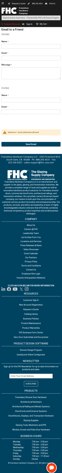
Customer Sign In (31, 300)
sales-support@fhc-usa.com (39, 162)
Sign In (29, 24)
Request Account (12, 24)
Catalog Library (31, 314)
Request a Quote (19, 4)
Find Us (52, 4)
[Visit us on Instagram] (27, 289)
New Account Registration (31, 305)
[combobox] (31, 17)
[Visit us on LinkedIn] (3, 289)
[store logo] (10, 10)
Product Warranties (31, 328)
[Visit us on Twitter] (21, 289)
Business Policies (31, 319)
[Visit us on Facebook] (9, 289)
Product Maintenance (31, 323)
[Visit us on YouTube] (15, 289)
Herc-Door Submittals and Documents (31, 337)
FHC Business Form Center (31, 332)
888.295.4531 (37, 4)
